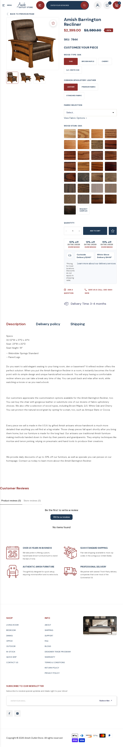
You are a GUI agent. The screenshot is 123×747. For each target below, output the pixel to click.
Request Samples (83, 210)
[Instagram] (17, 713)
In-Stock (10, 651)
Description (16, 324)
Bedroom (11, 630)
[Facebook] (9, 713)
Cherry (105, 61)
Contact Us (12, 662)
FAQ (46, 641)
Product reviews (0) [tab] (11, 500)
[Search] (84, 5)
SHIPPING (49, 630)
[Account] (98, 5)
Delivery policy (48, 324)
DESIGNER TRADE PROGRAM (58, 651)
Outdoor (11, 646)
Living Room (12, 625)
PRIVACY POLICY (52, 673)
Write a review (61, 517)
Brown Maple (88, 61)
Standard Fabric (74, 95)
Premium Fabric (89, 87)
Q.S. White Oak (72, 70)
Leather (70, 87)
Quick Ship (11, 657)
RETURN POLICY (52, 667)
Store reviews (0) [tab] (32, 500)
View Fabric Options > (75, 117)
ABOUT (48, 625)
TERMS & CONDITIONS (55, 662)
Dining (9, 635)
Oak (71, 61)
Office (9, 641)
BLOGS (48, 646)
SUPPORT (49, 635)
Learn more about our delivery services (96, 263)
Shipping (77, 324)
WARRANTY (50, 657)
